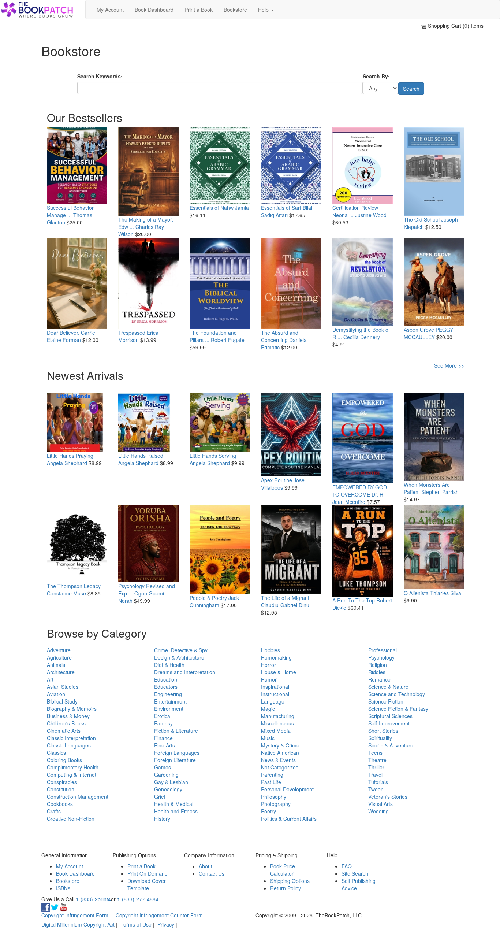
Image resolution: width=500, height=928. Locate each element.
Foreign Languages (176, 752)
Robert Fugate (228, 340)
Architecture (61, 672)
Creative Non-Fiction (70, 818)
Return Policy (285, 888)
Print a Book (198, 9)
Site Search (355, 873)
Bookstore (235, 9)
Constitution (60, 789)
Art (50, 679)
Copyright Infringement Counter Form (159, 915)
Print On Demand (147, 873)
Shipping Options (290, 880)
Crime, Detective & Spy (181, 650)
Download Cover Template (146, 884)
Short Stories (383, 730)
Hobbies (270, 650)
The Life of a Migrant (285, 597)
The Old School (422, 219)
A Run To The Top (353, 600)
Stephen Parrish (440, 491)
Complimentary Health (72, 767)
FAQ (347, 866)
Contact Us (211, 873)
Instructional (275, 694)
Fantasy (163, 723)
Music (268, 738)
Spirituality (380, 738)
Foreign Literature (175, 760)
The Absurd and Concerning (279, 336)
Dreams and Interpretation (184, 672)
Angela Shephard (67, 463)
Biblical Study (62, 701)
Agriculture (59, 657)
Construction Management (77, 796)
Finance (163, 738)
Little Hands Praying (70, 455)
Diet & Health (169, 664)
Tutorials (378, 782)
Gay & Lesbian (171, 782)
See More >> (449, 365)
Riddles (376, 672)
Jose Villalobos (283, 483)
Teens (375, 752)
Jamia (242, 207)
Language (272, 701)
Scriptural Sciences (390, 716)
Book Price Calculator (282, 869)
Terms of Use (136, 924)
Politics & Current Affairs (289, 818)
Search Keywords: (100, 76)
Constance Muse (66, 593)
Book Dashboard (154, 9)
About (205, 866)
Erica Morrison (138, 336)
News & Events (278, 760)
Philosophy (273, 796)
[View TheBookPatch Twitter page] (54, 906)
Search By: (376, 76)
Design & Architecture (179, 657)
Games (162, 767)
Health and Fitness (176, 811)
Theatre (377, 760)
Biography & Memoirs (72, 708)
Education (165, 679)
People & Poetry (208, 597)
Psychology (381, 657)
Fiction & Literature (176, 730)
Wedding (378, 811)
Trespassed (131, 332)
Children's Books (66, 723)
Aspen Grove (419, 329)
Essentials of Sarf (281, 207)
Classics (56, 752)
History (162, 818)
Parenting (272, 774)
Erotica (162, 716)
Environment (168, 708)
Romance (379, 679)
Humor (269, 679)
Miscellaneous (277, 723)
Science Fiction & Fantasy (398, 708)
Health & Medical (173, 804)
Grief (159, 796)
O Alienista (416, 593)
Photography (276, 804)
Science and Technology (396, 694)
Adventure (59, 650)
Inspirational (275, 686)
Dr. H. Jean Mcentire (358, 498)
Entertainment (170, 701)
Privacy (165, 924)
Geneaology (168, 789)
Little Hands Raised (140, 455)
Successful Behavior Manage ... (70, 211)
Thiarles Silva (445, 593)
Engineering (168, 694)
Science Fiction (385, 701)
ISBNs (63, 888)
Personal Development (287, 789)
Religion (377, 664)
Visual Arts (380, 804)
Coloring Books (64, 760)
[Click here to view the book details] (77, 165)
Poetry (268, 811)
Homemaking (276, 657)
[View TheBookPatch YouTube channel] (63, 906)
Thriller (376, 767)
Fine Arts (164, 745)
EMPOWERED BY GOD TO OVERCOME (359, 490)
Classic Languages (69, 745)
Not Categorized (280, 767)
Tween (376, 789)
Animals (56, 664)
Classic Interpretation (71, 738)
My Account (110, 9)
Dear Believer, (63, 332)
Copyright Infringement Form (74, 915)
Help (264, 9)
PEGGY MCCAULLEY (428, 333)
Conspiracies (62, 782)
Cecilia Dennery (361, 337)
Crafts (54, 811)
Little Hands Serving (213, 455)
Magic (268, 708)
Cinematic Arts (64, 730)
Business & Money (68, 716)
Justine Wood (371, 215)
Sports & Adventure (390, 745)
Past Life (271, 782)
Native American (280, 752)
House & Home (278, 672)
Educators (166, 686)
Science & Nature (388, 686)
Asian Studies (62, 686)
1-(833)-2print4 (93, 899)
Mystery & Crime (280, 745)
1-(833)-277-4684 (137, 899)
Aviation (56, 694)
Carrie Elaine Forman (71, 336)
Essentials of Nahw (212, 207)
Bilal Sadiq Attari (286, 211)
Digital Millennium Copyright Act (78, 924)
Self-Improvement (389, 723)
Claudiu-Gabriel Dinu (285, 605)
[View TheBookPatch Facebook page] (45, 906)
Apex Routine (276, 480)
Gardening (166, 774)
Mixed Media (276, 730)
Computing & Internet (71, 774)
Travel (375, 774)
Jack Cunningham (214, 601)
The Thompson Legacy (74, 586)
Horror (268, 664)
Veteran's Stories (387, 796)
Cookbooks (60, 804)
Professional (382, 650)
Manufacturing (277, 716)
